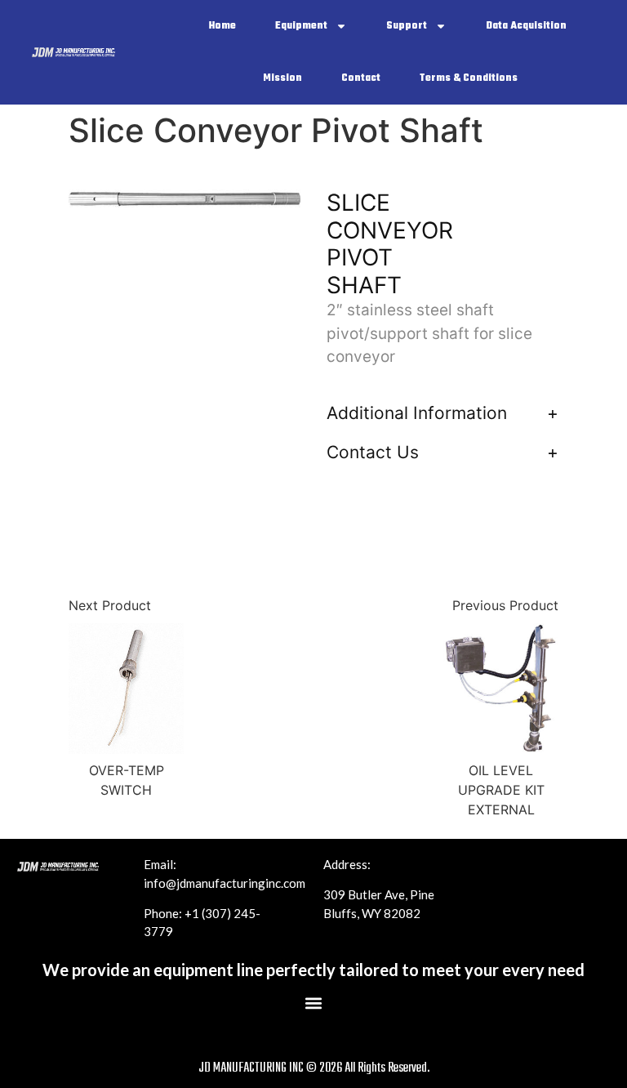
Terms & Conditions (469, 78)
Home (222, 26)
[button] (313, 1003)
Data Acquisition (526, 26)
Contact (360, 78)
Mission (282, 78)
